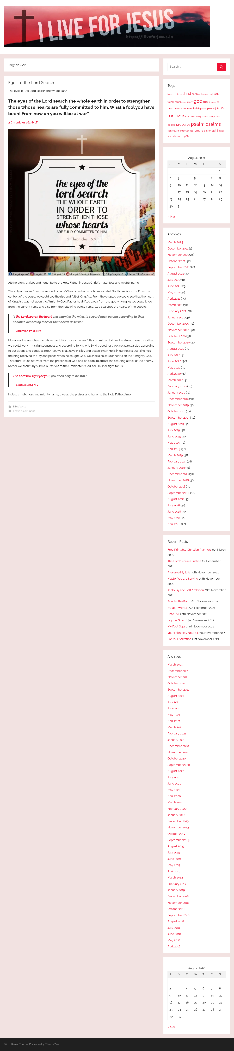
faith (216, 94)
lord (172, 115)
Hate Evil (173, 614)
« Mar (171, 216)
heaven (178, 109)
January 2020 (176, 392)
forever (183, 102)
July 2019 (174, 430)
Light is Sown (177, 620)
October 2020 (177, 336)
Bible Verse (19, 406)
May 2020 (174, 367)
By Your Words (177, 607)
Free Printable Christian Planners (189, 549)
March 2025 (175, 242)
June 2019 (174, 436)
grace (213, 102)
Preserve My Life (179, 572)
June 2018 (174, 511)
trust (170, 136)
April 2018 (174, 524)
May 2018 (174, 518)
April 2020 (174, 373)
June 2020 (174, 361)
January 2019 (176, 467)
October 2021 (176, 261)
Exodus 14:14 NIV (27, 385)
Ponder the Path (178, 601)
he (218, 102)
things (221, 131)
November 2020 (178, 330)
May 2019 (174, 442)
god (197, 101)
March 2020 (175, 380)
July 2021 (174, 279)
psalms (213, 124)
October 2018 (176, 486)
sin (205, 130)
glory (190, 102)
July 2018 (174, 505)
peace (216, 116)
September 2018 (178, 493)
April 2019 (174, 449)
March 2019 (175, 455)
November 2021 (178, 254)
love (180, 116)
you (186, 136)
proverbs (183, 124)
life (222, 108)
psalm (198, 124)
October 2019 (176, 411)
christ (186, 94)
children (178, 94)
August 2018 (176, 499)
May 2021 (174, 292)
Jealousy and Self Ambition (186, 590)
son (209, 130)
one (211, 116)
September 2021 (178, 267)
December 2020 (178, 323)
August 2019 (176, 424)
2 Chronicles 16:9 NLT (23, 122)
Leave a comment (24, 411)
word (180, 136)
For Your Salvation (179, 639)
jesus (211, 108)
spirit (215, 130)
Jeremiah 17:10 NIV (28, 330)
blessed (171, 94)
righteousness (185, 130)
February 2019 (177, 461)
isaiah (196, 108)
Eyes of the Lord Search (31, 82)
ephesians (203, 94)
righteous (172, 130)
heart (171, 108)
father (171, 101)
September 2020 (179, 342)
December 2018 (178, 474)
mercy (198, 116)
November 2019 (178, 405)
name (205, 116)
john (217, 108)
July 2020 (174, 355)
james (203, 108)
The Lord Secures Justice (184, 561)
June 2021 (174, 286)
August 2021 (176, 273)
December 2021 (178, 248)
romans (198, 130)
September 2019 (178, 417)
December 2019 (178, 399)
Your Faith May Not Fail (183, 632)
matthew (190, 116)
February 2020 (177, 386)
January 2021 (176, 317)
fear (177, 101)
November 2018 (178, 480)
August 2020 (176, 348)
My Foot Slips (176, 626)
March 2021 (175, 305)
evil (211, 94)
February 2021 (177, 311)
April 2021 (174, 298)
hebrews (188, 108)
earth (195, 94)
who (174, 136)
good (206, 101)
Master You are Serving (183, 578)
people (171, 124)
